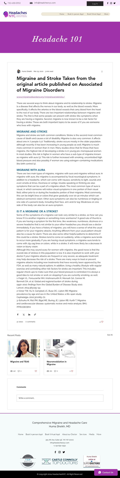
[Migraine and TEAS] (24, 348)
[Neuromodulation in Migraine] (60, 348)
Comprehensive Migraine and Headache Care (59, 422)
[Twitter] (114, 3)
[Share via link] (35, 314)
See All (110, 335)
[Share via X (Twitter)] (23, 314)
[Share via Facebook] (18, 314)
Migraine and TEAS (19, 361)
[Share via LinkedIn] (29, 314)
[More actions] (102, 71)
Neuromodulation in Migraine (56, 363)
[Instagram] (111, 3)
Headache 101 (57, 39)
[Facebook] (107, 3)
